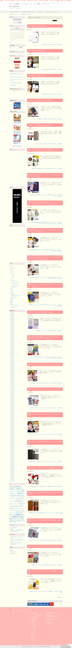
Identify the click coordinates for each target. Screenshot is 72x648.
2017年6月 (12, 392)
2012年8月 (12, 471)
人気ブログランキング (17, 59)
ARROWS (18, 486)
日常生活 (12, 301)
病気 (11, 302)
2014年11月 (12, 434)
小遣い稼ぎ (12, 298)
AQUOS (12, 486)
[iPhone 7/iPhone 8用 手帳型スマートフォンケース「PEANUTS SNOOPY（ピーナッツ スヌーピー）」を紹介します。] (33, 274)
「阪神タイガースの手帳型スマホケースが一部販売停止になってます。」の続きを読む (46, 168)
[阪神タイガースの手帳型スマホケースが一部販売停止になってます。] (33, 166)
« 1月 (10, 42)
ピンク (11, 512)
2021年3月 (12, 331)
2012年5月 (12, 475)
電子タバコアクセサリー (15, 305)
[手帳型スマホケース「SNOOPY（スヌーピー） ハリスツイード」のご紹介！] (33, 459)
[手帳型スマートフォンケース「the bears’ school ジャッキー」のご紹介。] (32, 380)
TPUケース (15, 493)
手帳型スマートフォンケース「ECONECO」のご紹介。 (40, 312)
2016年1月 (12, 415)
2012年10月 (12, 468)
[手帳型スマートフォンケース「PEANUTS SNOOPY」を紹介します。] (33, 562)
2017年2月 (12, 398)
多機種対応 (15, 516)
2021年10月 (12, 322)
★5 (22, 493)
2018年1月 (12, 383)
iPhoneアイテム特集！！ (14, 11)
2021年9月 (12, 323)
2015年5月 (12, 426)
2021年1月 (12, 334)
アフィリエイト (13, 268)
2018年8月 (12, 373)
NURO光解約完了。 (14, 85)
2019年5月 (12, 361)
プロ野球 (13, 275)
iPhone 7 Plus (12, 491)
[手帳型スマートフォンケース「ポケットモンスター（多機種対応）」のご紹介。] (33, 588)
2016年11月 (12, 402)
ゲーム (12, 269)
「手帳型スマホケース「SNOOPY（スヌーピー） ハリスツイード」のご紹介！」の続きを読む (45, 461)
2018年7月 (12, 375)
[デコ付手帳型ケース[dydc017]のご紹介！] (33, 42)
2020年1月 (12, 350)
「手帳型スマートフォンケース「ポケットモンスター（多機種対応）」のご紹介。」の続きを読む (45, 592)
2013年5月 (12, 459)
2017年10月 (12, 387)
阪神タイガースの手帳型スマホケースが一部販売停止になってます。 (43, 149)
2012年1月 (12, 480)
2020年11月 (12, 337)
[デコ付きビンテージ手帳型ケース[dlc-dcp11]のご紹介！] (33, 116)
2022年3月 (12, 315)
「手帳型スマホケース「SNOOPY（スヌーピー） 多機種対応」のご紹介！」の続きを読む (46, 486)
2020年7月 (12, 342)
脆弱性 (15, 521)
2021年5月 (12, 329)
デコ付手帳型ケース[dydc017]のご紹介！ (37, 26)
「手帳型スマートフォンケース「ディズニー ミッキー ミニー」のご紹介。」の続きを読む (46, 407)
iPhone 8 (15, 491)
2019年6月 (12, 360)
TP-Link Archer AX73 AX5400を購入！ (16, 82)
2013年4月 (12, 460)
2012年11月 (12, 467)
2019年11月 (12, 353)
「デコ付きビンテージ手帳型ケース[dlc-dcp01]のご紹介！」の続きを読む (49, 143)
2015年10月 (12, 419)
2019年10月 (12, 354)
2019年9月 (12, 356)
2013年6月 (12, 457)
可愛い (11, 516)
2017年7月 (12, 391)
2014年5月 (12, 442)
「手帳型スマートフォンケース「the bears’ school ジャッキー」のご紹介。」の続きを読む (46, 382)
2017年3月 (12, 396)
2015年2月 (12, 430)
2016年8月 (12, 406)
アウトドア (12, 266)
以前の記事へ (59, 597)
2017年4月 (12, 395)
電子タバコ (12, 304)
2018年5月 (12, 377)
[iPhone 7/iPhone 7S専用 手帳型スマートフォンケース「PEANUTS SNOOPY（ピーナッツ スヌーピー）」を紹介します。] (33, 354)
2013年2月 (12, 463)
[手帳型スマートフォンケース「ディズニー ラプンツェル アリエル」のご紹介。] (33, 431)
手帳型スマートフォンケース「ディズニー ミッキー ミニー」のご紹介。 (44, 389)
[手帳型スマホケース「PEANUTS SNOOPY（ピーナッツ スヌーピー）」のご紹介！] (33, 510)
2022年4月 (12, 314)
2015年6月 (12, 425)
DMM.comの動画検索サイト (15, 531)
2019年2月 (12, 365)
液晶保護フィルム (14, 286)
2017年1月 (12, 399)
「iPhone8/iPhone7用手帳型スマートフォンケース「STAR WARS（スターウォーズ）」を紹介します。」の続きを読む (45, 195)
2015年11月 (12, 418)
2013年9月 (12, 453)
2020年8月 (12, 341)
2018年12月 (12, 368)
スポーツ (12, 272)
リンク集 (48, 620)
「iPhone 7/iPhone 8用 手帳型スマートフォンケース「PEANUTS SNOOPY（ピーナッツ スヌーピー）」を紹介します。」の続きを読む (45, 278)
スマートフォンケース (15, 283)
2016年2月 (12, 414)
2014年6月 (12, 441)
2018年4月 (12, 379)
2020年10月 (12, 338)
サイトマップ (57, 11)
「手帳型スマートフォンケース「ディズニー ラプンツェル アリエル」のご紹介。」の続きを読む (45, 435)
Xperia (19, 493)
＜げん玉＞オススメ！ (40, 11)
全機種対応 (18, 514)
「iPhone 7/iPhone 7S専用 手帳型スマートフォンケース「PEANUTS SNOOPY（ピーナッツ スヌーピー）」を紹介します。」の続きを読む (45, 358)
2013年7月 (12, 456)
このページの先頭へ (66, 646)
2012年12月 (12, 465)
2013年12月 (12, 449)
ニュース (33, 633)
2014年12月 (12, 433)
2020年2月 (12, 349)
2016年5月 (12, 410)
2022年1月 (12, 318)
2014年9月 (12, 437)
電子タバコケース (14, 307)
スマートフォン (13, 280)
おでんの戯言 (13, 534)
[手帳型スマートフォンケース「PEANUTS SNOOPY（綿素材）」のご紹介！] (33, 537)
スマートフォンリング (15, 285)
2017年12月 (12, 384)
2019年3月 (12, 364)
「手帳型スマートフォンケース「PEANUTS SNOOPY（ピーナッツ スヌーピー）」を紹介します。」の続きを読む (45, 305)
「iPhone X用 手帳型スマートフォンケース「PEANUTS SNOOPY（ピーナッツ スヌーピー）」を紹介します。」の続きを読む (45, 250)
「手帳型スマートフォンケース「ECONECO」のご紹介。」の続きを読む (49, 330)
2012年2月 (12, 479)
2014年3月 (12, 445)
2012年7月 (12, 472)
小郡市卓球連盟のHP (14, 527)
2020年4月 (12, 346)
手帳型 (21, 516)
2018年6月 (12, 376)
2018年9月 (12, 372)
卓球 (12, 278)
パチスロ (12, 291)
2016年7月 (12, 407)
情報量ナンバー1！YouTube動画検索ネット (17, 529)
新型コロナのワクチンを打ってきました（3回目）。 (17, 80)
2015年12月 (12, 417)
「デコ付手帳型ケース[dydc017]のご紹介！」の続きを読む (51, 44)
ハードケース (20, 510)
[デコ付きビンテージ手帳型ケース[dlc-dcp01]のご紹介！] (33, 141)
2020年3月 (12, 348)
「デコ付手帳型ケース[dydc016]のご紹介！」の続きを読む (51, 69)
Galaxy (12, 489)
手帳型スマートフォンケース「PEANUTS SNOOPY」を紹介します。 (44, 546)
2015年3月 (12, 429)
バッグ (12, 292)
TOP (18, 14)
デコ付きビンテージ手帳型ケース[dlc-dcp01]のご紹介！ (40, 125)
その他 (12, 288)
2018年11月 (12, 369)
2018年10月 (12, 371)
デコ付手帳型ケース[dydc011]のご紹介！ (37, 75)
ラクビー (34, 628)
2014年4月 (12, 444)
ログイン (12, 549)
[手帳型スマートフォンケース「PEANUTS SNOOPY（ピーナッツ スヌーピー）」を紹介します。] (33, 302)
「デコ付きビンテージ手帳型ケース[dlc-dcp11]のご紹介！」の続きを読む (49, 118)
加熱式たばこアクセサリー (16, 295)
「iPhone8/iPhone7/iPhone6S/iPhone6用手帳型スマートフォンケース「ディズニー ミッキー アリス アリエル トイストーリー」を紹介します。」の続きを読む (45, 223)
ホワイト (12, 514)
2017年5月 (12, 394)
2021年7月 (12, 326)
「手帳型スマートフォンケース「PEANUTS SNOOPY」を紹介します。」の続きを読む (46, 564)
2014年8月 (12, 438)
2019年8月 (12, 357)
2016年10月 (12, 403)
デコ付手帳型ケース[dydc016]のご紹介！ (37, 50)
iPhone (18, 489)
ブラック (19, 512)
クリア (18, 498)
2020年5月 (12, 345)
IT (32, 630)
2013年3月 (12, 461)
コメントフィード (13, 552)
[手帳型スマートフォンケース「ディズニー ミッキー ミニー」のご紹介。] (33, 405)
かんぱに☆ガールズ (17, 495)
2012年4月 (12, 476)
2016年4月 (12, 411)
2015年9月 (12, 421)
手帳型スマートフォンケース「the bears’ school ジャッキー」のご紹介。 (44, 364)
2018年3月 (12, 380)
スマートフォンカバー (15, 503)
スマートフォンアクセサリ (16, 281)
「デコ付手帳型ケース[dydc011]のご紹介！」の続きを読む (51, 94)
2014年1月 (12, 448)
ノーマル (14, 510)
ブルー (23, 512)
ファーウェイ (14, 512)
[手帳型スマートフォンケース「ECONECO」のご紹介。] (33, 328)
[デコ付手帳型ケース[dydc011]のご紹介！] (33, 91)
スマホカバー (12, 501)
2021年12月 (12, 319)
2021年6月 (12, 327)
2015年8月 (12, 422)
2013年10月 (12, 452)
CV (21, 486)
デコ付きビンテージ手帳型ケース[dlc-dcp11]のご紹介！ (40, 100)
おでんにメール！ (49, 11)
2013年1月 (12, 464)
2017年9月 (12, 388)
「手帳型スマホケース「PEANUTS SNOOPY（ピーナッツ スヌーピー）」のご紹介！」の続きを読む (45, 513)
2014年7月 (12, 440)
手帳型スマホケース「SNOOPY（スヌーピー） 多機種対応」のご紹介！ (44, 467)
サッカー (13, 273)
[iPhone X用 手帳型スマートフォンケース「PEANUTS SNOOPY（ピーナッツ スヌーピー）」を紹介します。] (33, 247)
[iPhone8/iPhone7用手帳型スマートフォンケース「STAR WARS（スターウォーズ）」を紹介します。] (33, 192)
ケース (22, 498)
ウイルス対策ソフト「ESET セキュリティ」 (27, 11)
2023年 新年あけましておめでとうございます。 (17, 74)
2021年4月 (12, 330)
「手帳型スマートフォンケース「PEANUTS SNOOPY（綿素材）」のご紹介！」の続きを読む (45, 540)
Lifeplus (12, 528)
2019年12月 (12, 352)
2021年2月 (12, 333)
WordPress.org (13, 553)
